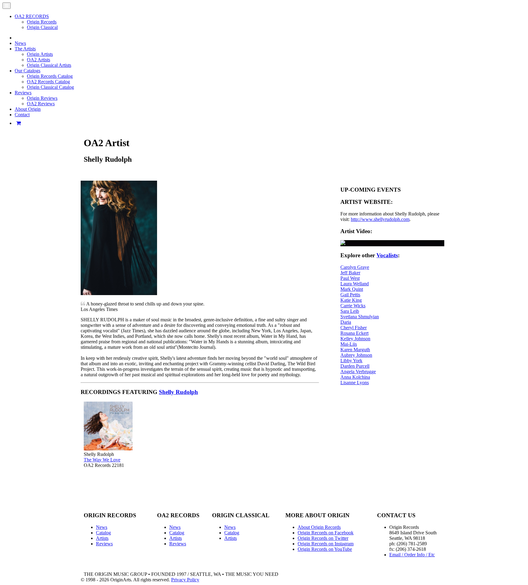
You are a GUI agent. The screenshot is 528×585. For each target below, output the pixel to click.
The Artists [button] (25, 48)
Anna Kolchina (355, 377)
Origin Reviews (42, 98)
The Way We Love (102, 459)
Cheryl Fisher (353, 327)
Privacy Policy (185, 579)
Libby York (351, 360)
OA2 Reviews (41, 103)
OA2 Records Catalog (48, 81)
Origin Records (42, 21)
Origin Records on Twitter (323, 538)
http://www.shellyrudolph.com (380, 219)
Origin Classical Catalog (50, 87)
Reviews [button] (23, 92)
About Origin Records (319, 527)
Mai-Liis (348, 344)
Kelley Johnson (355, 338)
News (20, 43)
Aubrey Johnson (356, 355)
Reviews (104, 543)
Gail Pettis (350, 294)
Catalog (103, 532)
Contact (22, 114)
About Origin (28, 109)
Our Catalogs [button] (27, 70)
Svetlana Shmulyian (359, 316)
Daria (345, 322)
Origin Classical (42, 27)
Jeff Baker (350, 272)
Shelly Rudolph (178, 392)
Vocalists (387, 255)
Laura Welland (354, 283)
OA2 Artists (38, 59)
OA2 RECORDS (32, 16)
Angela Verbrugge (358, 371)
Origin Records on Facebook (326, 532)
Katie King (351, 300)
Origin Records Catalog (50, 76)
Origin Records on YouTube (325, 549)
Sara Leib (349, 311)
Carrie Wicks (352, 305)
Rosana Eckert (354, 333)
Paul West (350, 278)
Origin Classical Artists (49, 65)
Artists (102, 538)
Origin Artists (40, 54)
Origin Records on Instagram (326, 543)
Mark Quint (351, 289)
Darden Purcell (354, 366)
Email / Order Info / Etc (412, 554)
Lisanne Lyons (354, 382)
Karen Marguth (355, 349)
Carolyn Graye (354, 267)
